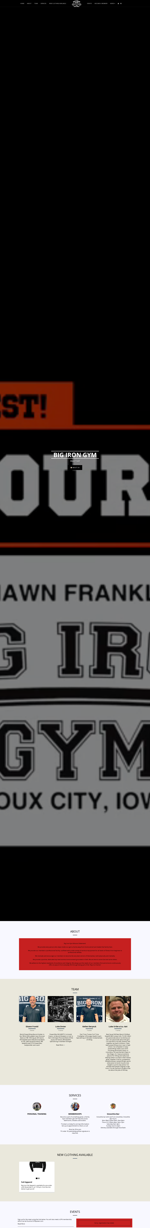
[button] (121, 3)
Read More (60, 1045)
